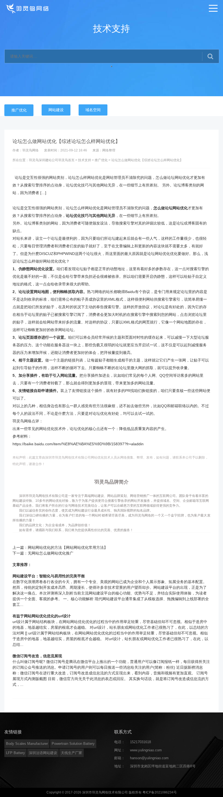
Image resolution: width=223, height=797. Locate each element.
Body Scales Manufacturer (27, 744)
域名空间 (93, 110)
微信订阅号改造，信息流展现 (37, 656)
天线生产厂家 (71, 753)
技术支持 (84, 160)
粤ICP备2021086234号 (160, 792)
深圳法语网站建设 (43, 753)
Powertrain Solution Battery (73, 744)
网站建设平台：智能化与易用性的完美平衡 (49, 576)
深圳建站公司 (48, 160)
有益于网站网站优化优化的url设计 (42, 616)
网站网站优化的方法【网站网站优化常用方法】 (68, 547)
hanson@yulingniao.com (149, 758)
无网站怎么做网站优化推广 (50, 553)
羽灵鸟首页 (66, 160)
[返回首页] (27, 8)
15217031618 (140, 742)
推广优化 (19, 110)
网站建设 (56, 110)
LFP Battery (15, 753)
